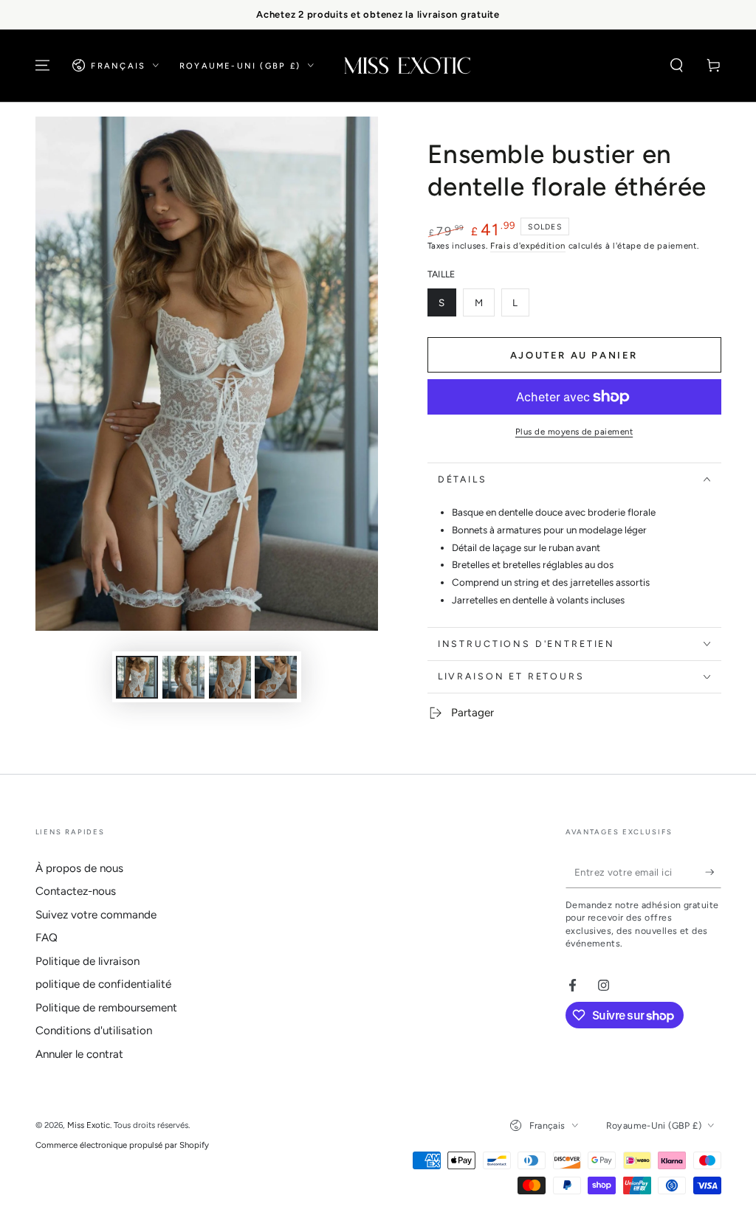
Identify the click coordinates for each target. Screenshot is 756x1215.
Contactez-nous (75, 891)
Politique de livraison (87, 961)
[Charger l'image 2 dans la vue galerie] (183, 677)
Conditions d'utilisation (93, 1030)
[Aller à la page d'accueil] (406, 65)
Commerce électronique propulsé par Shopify (122, 1145)
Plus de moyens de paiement (574, 431)
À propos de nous (79, 868)
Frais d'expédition (528, 245)
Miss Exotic (88, 1125)
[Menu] (42, 65)
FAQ (46, 937)
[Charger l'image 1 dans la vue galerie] (137, 677)
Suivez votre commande (96, 914)
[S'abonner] (713, 871)
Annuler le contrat (79, 1054)
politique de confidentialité (103, 984)
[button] (677, 65)
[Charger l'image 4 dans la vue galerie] (276, 677)
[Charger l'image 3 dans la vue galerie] (230, 677)
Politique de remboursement (106, 1007)
